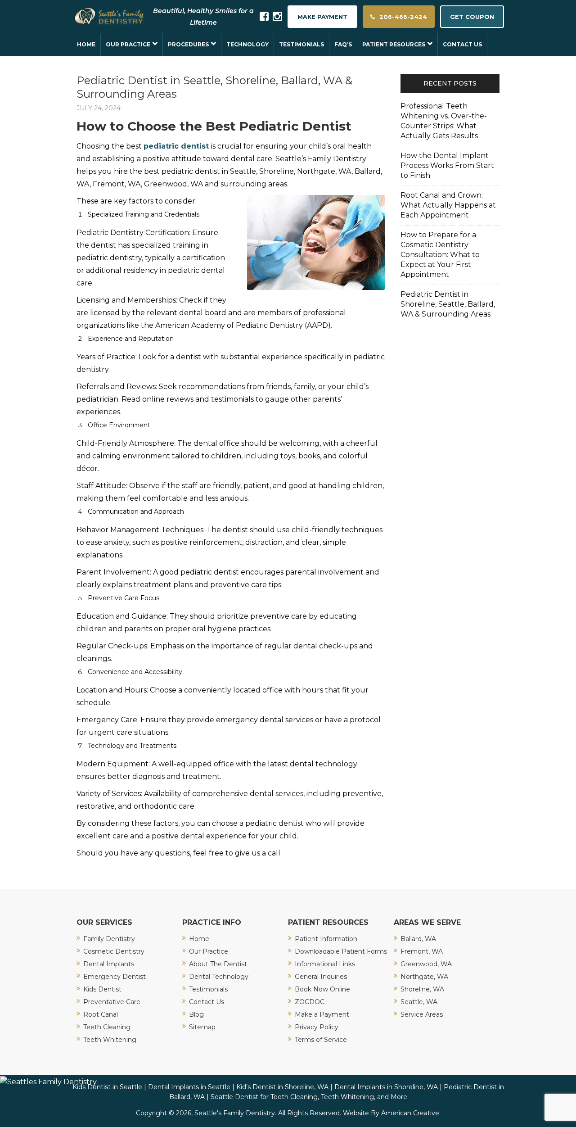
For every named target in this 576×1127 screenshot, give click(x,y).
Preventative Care (111, 1002)
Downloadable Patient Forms (341, 951)
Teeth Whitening (109, 1040)
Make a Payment (322, 1014)
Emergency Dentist (114, 977)
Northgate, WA (424, 977)
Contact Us (206, 1002)
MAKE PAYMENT (322, 17)
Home (199, 939)
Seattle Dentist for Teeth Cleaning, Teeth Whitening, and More (309, 1097)
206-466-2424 (403, 17)
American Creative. (411, 1113)
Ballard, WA (418, 939)
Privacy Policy (316, 1027)
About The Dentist (218, 964)
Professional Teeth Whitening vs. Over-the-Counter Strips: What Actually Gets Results (443, 121)
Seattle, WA (418, 1002)
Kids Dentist (102, 989)
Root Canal (100, 1014)
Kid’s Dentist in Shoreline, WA (282, 1087)
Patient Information (326, 939)
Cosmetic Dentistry (113, 951)
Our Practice (208, 951)
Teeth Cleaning (106, 1027)
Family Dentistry (109, 939)
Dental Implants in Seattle (189, 1087)
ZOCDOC (309, 1002)
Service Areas (421, 1014)
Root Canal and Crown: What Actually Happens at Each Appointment (448, 205)
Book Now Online (322, 989)
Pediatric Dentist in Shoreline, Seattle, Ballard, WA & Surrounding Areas (447, 304)
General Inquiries (321, 977)
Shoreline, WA (422, 989)
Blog (196, 1014)
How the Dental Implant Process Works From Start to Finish (447, 165)
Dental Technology (218, 977)
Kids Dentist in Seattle (107, 1087)
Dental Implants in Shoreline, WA (386, 1087)
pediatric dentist (176, 146)
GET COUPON (472, 17)
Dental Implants (108, 964)
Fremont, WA (421, 951)
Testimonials (208, 989)
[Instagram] (277, 17)
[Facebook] (264, 17)
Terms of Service (321, 1040)
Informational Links (325, 964)
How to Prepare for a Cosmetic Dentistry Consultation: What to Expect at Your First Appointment (440, 255)
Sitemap (202, 1027)
